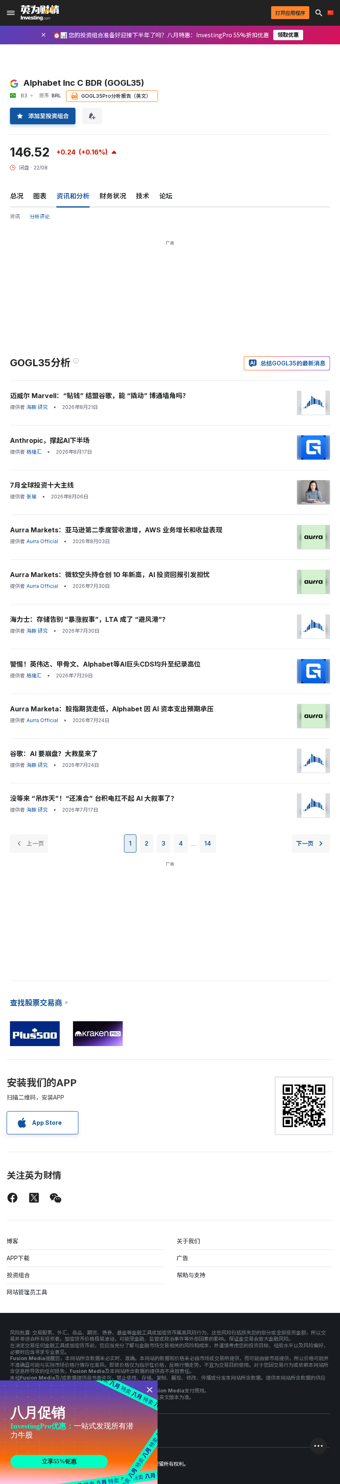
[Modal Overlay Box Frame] (79, 1432)
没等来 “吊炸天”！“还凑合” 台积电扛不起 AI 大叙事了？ (93, 798)
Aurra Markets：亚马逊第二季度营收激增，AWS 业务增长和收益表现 (116, 530)
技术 (142, 196)
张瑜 (31, 496)
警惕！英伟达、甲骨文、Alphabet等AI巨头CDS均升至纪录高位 (105, 664)
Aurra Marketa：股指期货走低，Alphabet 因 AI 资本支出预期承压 (112, 709)
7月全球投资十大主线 (42, 485)
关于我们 (188, 1241)
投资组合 (18, 1275)
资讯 (15, 216)
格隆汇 (34, 452)
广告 (182, 1258)
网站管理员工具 (27, 1291)
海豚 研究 (37, 407)
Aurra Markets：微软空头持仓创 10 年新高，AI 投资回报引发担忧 (110, 574)
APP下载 (18, 1258)
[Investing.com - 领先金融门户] (40, 13)
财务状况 (113, 196)
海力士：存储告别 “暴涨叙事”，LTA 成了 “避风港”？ (89, 619)
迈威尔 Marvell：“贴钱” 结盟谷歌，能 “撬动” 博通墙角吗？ (99, 396)
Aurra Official (42, 541)
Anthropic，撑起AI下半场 (50, 440)
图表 (39, 196)
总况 (16, 196)
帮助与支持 (191, 1275)
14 (207, 843)
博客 (12, 1241)
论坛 (165, 196)
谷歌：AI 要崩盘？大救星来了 (54, 753)
